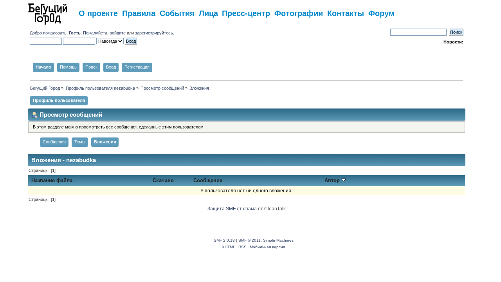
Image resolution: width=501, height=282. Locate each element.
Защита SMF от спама (232, 209)
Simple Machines (278, 240)
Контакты (345, 12)
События (177, 12)
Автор (332, 180)
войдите (118, 33)
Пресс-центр (246, 12)
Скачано (163, 180)
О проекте (98, 12)
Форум (381, 12)
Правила (138, 12)
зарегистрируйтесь (154, 33)
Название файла (51, 180)
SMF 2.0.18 (224, 240)
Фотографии (298, 12)
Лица (208, 12)
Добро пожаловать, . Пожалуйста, (70, 33)
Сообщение (207, 180)
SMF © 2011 (249, 240)
